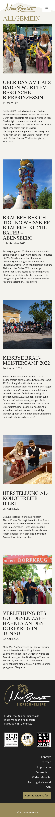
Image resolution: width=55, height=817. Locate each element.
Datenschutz (43, 772)
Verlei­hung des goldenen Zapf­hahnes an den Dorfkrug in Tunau (24, 623)
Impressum (44, 767)
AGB (48, 787)
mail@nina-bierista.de (26, 716)
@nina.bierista (27, 719)
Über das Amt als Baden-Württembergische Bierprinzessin (27, 90)
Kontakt (46, 757)
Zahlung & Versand (39, 782)
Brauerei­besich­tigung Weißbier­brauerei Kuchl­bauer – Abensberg (27, 227)
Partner (46, 762)
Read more (8, 141)
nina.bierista (24, 723)
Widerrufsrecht (41, 777)
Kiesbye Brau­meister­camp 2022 (26, 360)
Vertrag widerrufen (37, 795)
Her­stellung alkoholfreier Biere (26, 497)
